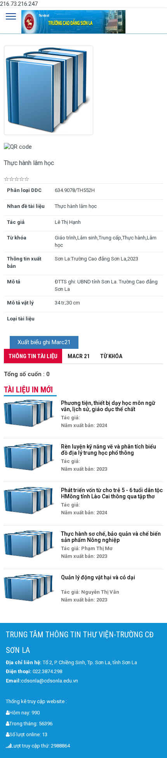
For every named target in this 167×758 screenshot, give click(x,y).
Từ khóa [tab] (111, 356)
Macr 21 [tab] (79, 356)
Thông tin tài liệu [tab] (33, 356)
